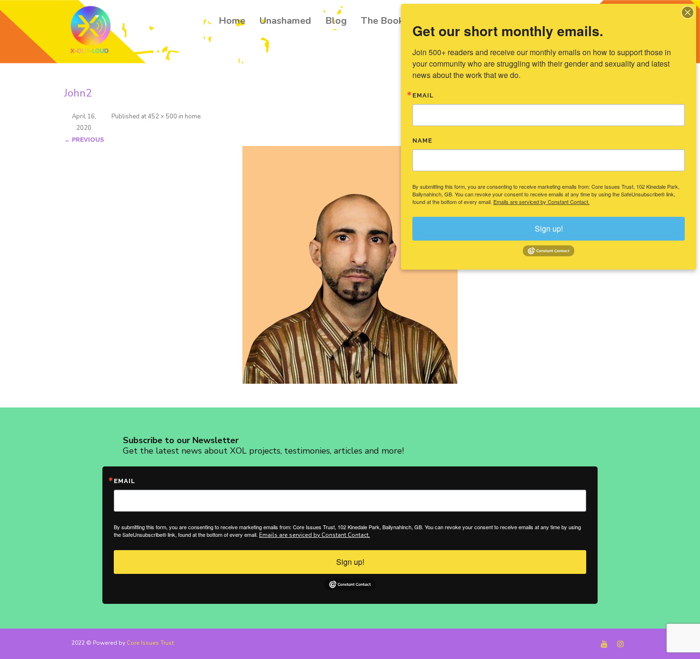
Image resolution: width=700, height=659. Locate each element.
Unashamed (285, 20)
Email (124, 481)
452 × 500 (162, 116)
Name (422, 140)
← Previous (84, 139)
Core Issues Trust (150, 643)
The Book (382, 20)
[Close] (687, 12)
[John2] (350, 265)
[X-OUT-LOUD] (93, 31)
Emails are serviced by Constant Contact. (314, 535)
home (192, 116)
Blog (336, 20)
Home (232, 20)
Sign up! (350, 561)
